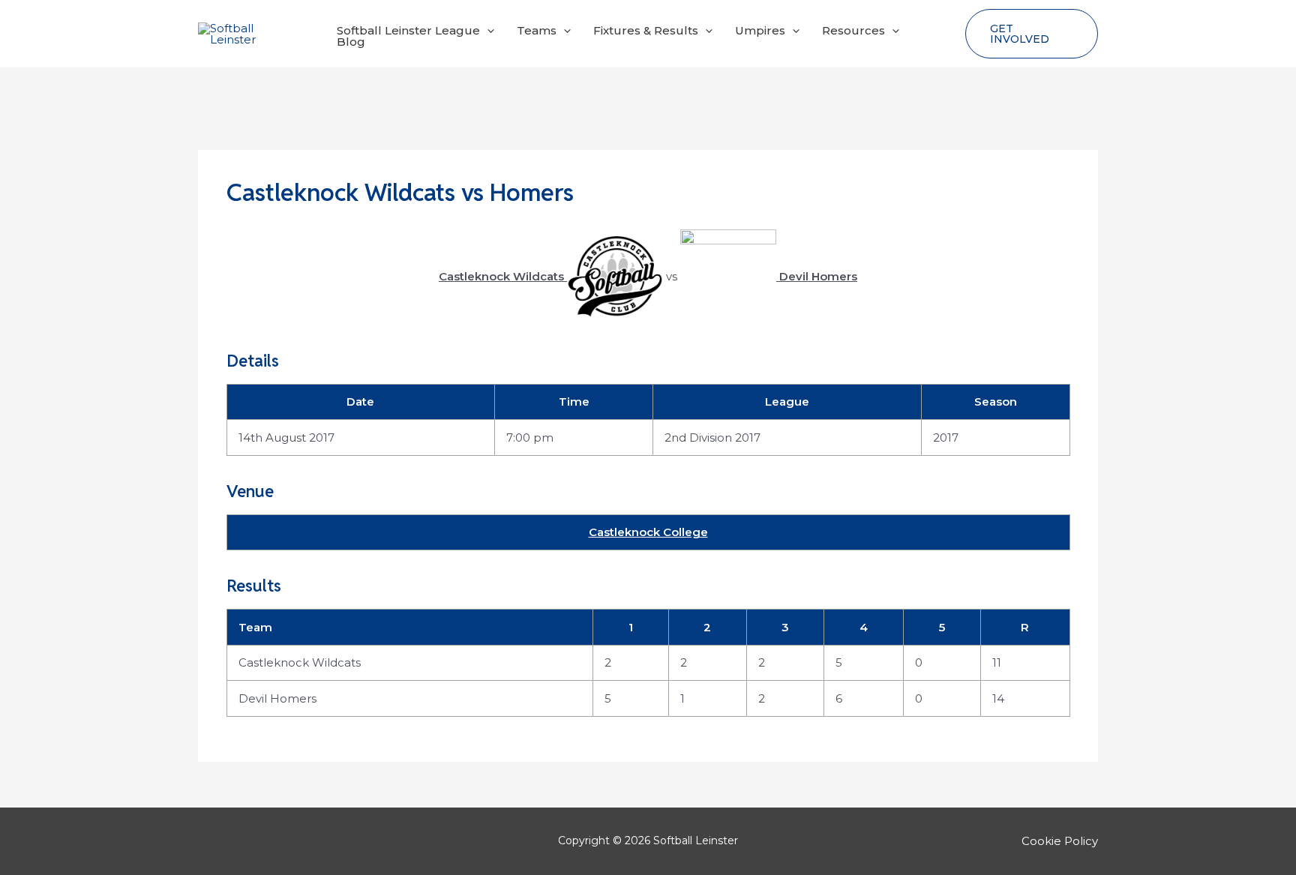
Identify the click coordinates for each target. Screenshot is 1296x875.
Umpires (760, 30)
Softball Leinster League (408, 30)
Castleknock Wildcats (299, 662)
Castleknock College (648, 532)
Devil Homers (277, 698)
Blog (351, 41)
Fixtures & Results (645, 30)
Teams (536, 30)
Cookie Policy (1060, 841)
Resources (853, 30)
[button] (487, 30)
